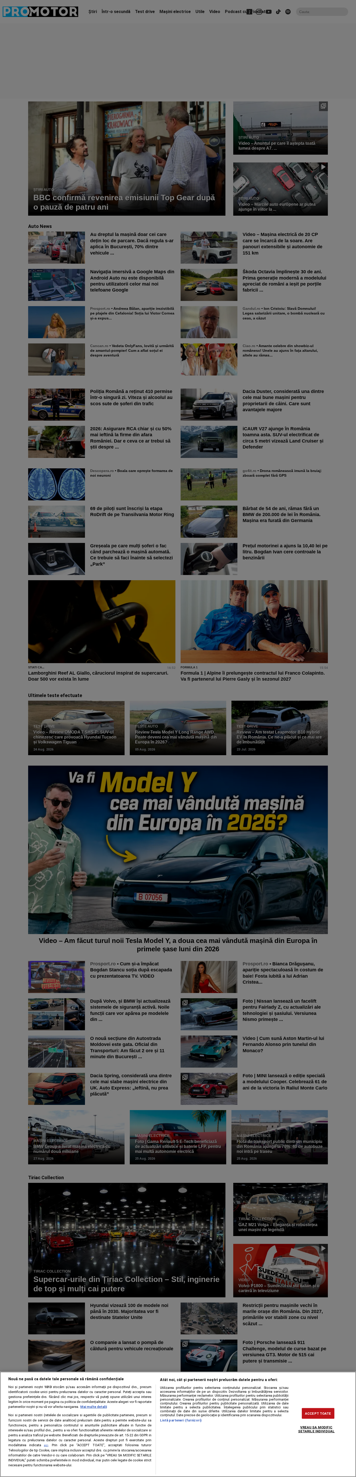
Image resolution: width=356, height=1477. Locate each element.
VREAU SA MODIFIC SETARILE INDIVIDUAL (316, 1429)
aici (46, 1445)
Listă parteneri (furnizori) (181, 1420)
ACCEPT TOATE (318, 1413)
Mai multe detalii (93, 1407)
